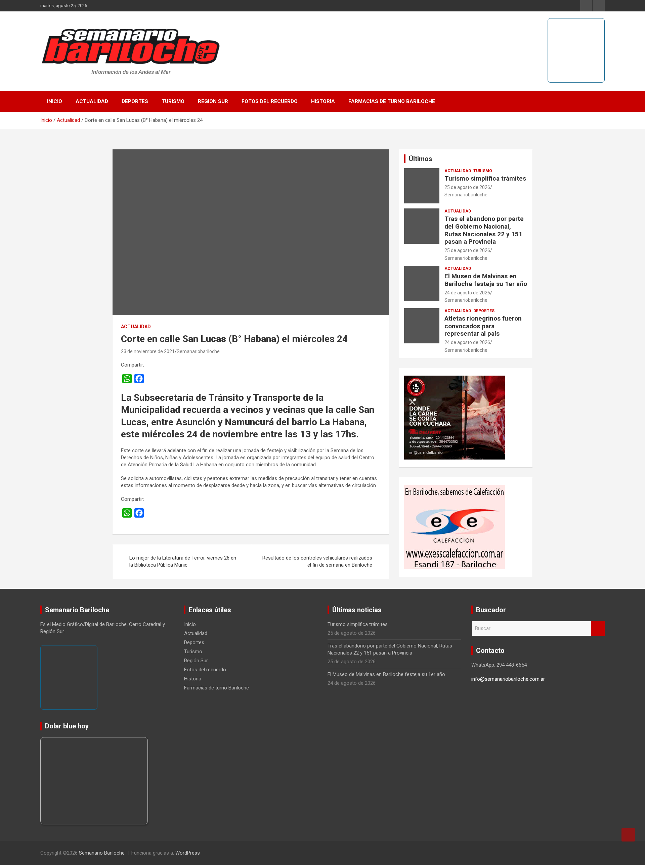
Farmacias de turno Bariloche (391, 101)
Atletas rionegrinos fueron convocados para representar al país (483, 326)
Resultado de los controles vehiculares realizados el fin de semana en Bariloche (317, 561)
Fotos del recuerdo (270, 101)
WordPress (187, 853)
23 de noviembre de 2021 (148, 351)
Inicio (54, 101)
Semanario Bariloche (102, 853)
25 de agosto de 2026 (467, 187)
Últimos (420, 159)
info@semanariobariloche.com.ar (508, 679)
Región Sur (213, 101)
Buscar (598, 628)
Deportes (135, 101)
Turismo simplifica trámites (485, 178)
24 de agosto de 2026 (467, 292)
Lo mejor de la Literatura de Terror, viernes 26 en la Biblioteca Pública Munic (182, 561)
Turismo (173, 101)
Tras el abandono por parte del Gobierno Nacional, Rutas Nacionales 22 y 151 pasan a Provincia (484, 230)
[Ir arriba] (628, 835)
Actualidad (92, 101)
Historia (323, 101)
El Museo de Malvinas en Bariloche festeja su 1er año (485, 280)
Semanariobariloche (198, 351)
